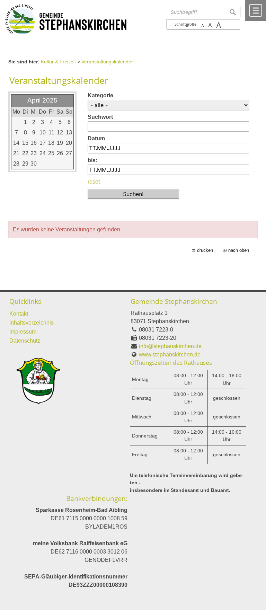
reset (94, 182)
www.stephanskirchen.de (170, 354)
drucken (205, 250)
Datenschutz (24, 341)
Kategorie (100, 95)
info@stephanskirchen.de (170, 346)
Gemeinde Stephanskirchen (174, 301)
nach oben (238, 250)
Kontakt (18, 314)
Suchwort (100, 117)
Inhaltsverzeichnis (31, 323)
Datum (96, 138)
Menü (255, 10)
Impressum (22, 332)
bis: (92, 160)
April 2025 (42, 100)
